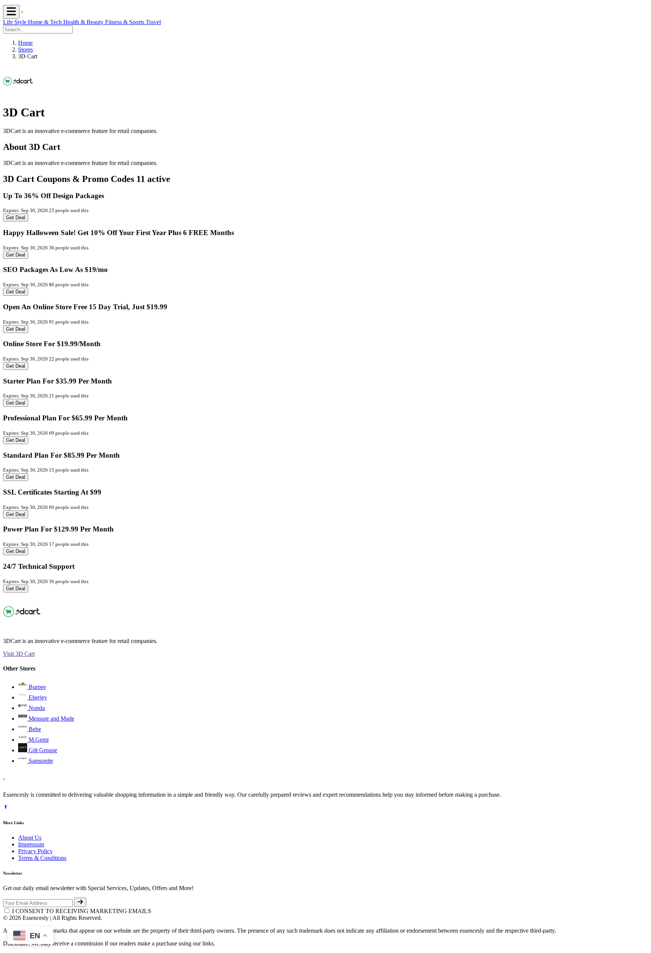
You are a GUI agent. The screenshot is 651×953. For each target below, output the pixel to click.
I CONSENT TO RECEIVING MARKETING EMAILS (81, 911)
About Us (29, 837)
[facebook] (5, 808)
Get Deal (15, 217)
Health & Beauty (84, 22)
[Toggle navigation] (11, 12)
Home (25, 43)
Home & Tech (45, 22)
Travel (153, 22)
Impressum (31, 844)
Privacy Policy (35, 851)
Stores (25, 49)
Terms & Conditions (42, 858)
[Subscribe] (80, 902)
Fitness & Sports (125, 22)
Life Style (15, 22)
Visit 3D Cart (19, 654)
